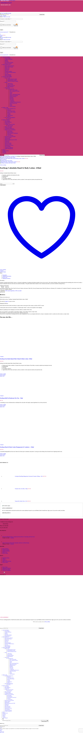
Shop (4, 156)
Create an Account (6, 16)
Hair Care (7, 70)
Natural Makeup (8, 74)
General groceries (10, 88)
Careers (3, 559)
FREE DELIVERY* (5, 0)
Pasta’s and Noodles (13, 90)
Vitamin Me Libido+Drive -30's (21, 501)
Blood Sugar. (9, 131)
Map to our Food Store (6, 561)
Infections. (9, 134)
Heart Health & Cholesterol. (12, 133)
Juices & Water (10, 84)
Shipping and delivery (6, 568)
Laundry (9, 114)
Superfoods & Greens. (9, 145)
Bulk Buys (12, 98)
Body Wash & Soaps (9, 66)
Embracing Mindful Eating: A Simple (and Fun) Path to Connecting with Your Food (18, 536)
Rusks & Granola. (8, 63)
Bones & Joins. (10, 125)
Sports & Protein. (8, 143)
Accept (1, 729)
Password (2, 21)
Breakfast (11, 97)
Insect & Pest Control (11, 112)
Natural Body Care (8, 156)
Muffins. (6, 60)
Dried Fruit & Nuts (13, 103)
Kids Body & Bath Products (10, 72)
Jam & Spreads (12, 106)
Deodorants (7, 69)
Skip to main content (11, 0)
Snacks (11, 92)
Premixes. (7, 61)
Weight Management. (9, 148)
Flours (11, 104)
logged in (7, 301)
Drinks (6, 82)
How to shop (4, 567)
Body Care (14, 156)
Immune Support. (8, 137)
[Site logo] (3, 13)
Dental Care (7, 68)
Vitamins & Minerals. (9, 147)
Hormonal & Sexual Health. (10, 136)
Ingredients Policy (5, 557)
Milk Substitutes (10, 86)
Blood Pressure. (10, 132)
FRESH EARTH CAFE (6, 4)
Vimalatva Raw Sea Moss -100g (21, 488)
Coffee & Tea (10, 83)
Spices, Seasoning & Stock (15, 94)
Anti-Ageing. (7, 121)
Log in (1, 29)
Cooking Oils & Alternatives (15, 102)
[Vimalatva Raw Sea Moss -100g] (8, 488)
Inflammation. (7, 138)
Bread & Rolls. (8, 58)
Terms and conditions (6, 570)
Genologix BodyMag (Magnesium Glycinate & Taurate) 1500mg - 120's (29, 476)
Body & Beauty (5, 548)
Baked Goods (7, 77)
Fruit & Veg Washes (11, 111)
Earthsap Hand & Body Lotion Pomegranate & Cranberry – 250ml (17, 447)
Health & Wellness (6, 550)
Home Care (4, 552)
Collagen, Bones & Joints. (10, 124)
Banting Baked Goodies (12, 80)
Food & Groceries (5, 549)
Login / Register (5, 717)
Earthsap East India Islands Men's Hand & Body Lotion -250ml (12, 158)
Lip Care (6, 73)
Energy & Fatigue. (8, 127)
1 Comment (11, 537)
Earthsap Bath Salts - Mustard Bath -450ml (8, 161)
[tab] (4, 275)
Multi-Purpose (10, 115)
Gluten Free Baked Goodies (12, 81)
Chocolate (12, 99)
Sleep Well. (7, 141)
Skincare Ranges (8, 75)
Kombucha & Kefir (11, 85)
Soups (11, 93)
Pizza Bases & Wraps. (9, 62)
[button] (2, 375)
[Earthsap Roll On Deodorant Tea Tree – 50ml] (9, 394)
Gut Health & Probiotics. (9, 128)
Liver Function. (10, 135)
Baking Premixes (13, 96)
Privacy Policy (5, 562)
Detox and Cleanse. (8, 126)
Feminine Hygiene (8, 71)
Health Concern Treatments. (10, 129)
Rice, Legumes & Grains (14, 91)
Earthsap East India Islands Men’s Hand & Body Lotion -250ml (16, 358)
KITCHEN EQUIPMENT (10, 117)
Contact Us (4, 560)
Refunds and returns (6, 569)
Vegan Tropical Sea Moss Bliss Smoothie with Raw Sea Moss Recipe (15, 542)
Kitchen (8, 113)
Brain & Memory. (8, 122)
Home (1, 156)
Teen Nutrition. (8, 146)
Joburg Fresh (7, 87)
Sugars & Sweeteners (14, 95)
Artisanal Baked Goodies (12, 79)
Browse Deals (5, 553)
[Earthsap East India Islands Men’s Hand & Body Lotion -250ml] (18, 355)
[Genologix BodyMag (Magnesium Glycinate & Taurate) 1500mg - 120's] (8, 476)
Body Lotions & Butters (9, 65)
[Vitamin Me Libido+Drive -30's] (8, 501)
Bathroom (9, 109)
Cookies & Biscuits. (9, 59)
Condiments (12, 101)
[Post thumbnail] (4, 535)
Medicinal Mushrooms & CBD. (11, 139)
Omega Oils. (7, 140)
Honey (11, 105)
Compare (3, 716)
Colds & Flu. (7, 123)
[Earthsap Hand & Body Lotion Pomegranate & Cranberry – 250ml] (18, 443)
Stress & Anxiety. (8, 144)
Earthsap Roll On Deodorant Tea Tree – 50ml (11, 398)
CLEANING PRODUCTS (10, 108)
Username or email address (5, 18)
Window (9, 116)
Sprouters (9, 118)
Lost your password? (4, 32)
